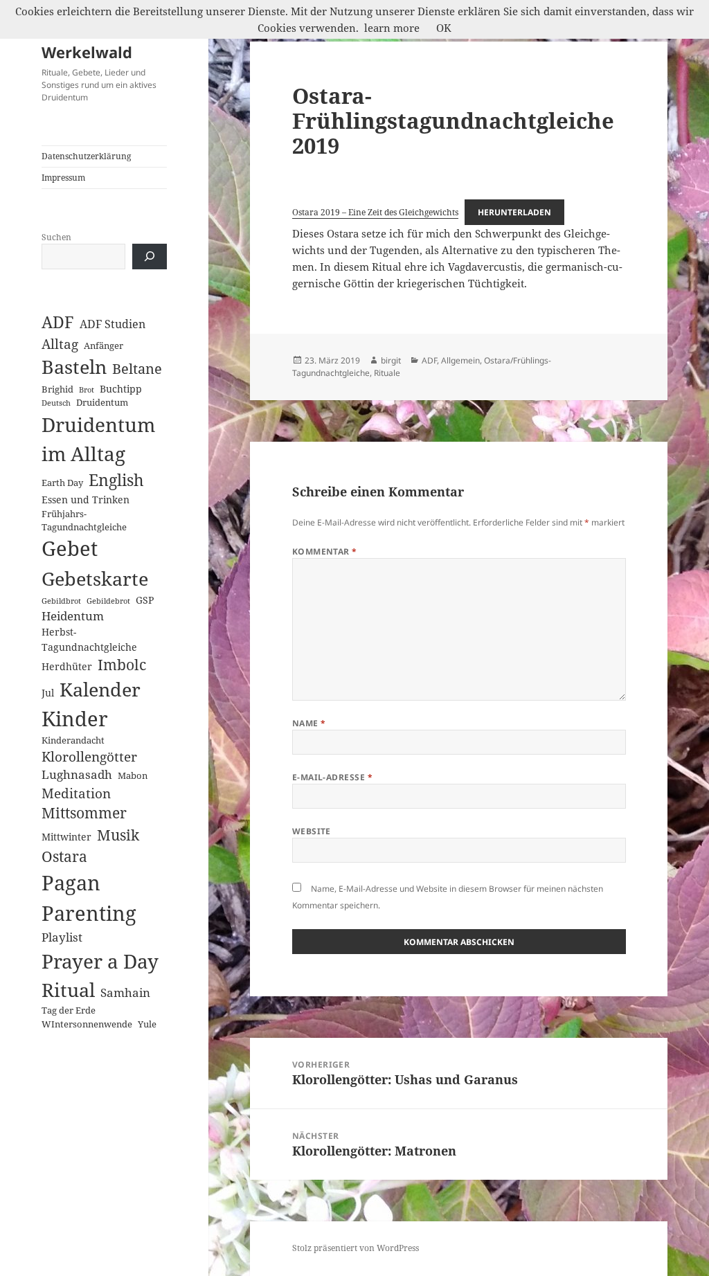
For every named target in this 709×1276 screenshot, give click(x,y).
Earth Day (62, 482)
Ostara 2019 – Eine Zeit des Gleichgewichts (375, 212)
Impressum (63, 177)
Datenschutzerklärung (86, 156)
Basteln (74, 366)
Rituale (387, 373)
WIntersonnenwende (87, 1024)
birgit (391, 360)
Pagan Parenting (89, 898)
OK (443, 28)
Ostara (64, 856)
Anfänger (103, 345)
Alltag (60, 343)
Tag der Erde (69, 1010)
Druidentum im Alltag (98, 439)
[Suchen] (149, 256)
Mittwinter (66, 836)
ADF (58, 322)
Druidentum (102, 402)
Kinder (75, 718)
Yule (147, 1024)
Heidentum (73, 616)
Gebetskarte (95, 578)
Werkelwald (87, 52)
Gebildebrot (108, 601)
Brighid (57, 389)
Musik (118, 835)
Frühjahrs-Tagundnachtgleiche (84, 520)
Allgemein (460, 360)
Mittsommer (84, 813)
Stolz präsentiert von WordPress (355, 1248)
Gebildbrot (61, 601)
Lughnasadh (77, 774)
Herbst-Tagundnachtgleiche (89, 639)
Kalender (100, 689)
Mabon (132, 775)
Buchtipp (121, 388)
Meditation (76, 793)
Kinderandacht (73, 740)
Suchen (56, 237)
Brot (86, 390)
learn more (392, 28)
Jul (48, 692)
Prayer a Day (100, 961)
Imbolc (122, 664)
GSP (145, 599)
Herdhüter (67, 666)
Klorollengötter (89, 756)
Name (309, 723)
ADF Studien (112, 324)
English (116, 480)
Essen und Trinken (85, 499)
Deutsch (56, 403)
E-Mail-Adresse (332, 777)
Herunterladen (514, 212)
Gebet (70, 548)
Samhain (125, 992)
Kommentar (324, 551)
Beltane (137, 368)
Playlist (62, 937)
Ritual (68, 990)
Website (311, 831)
